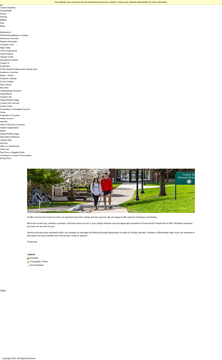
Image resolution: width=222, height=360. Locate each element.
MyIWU (3, 20)
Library (3, 328)
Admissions (5, 32)
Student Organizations (9, 128)
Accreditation (5, 337)
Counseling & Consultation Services (15, 109)
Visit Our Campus (7, 353)
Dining (2, 112)
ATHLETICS (5, 158)
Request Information (8, 41)
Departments (5, 318)
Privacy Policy (6, 331)
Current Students (7, 8)
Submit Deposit (6, 54)
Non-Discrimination (8, 334)
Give (2, 23)
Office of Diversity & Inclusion (12, 125)
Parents (3, 17)
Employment (5, 321)
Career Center (6, 106)
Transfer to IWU (6, 57)
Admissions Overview (9, 38)
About (2, 131)
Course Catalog (6, 81)
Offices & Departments (9, 146)
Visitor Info (4, 149)
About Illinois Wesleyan (10, 137)
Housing (3, 121)
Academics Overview (9, 72)
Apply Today (5, 48)
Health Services (6, 118)
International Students (9, 60)
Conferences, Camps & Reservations (16, 155)
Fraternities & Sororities (10, 115)
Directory (4, 143)
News (2, 26)
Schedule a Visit (7, 44)
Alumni (3, 14)
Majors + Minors (7, 75)
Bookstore (4, 309)
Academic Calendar (8, 78)
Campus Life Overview (9, 103)
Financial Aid (5, 325)
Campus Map (6, 140)
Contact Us (5, 63)
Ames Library (5, 84)
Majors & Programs (8, 315)
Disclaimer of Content (9, 340)
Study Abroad (5, 94)
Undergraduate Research (10, 91)
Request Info (5, 348)
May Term (4, 88)
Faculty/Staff (5, 11)
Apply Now (4, 344)
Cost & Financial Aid (8, 51)
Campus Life (6, 97)
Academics (5, 66)
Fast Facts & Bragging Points (12, 152)
